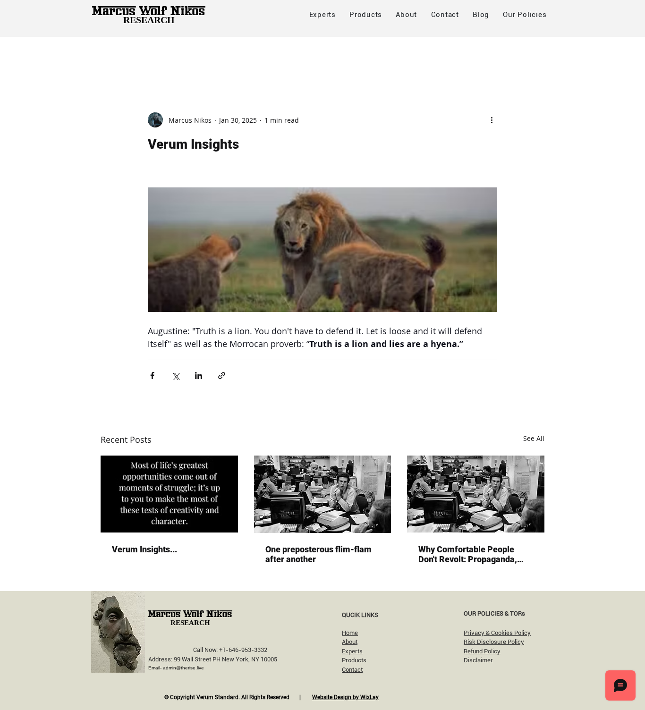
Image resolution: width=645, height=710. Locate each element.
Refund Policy (482, 651)
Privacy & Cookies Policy (497, 632)
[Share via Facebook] (152, 375)
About (349, 641)
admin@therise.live (183, 667)
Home (350, 632)
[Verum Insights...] (169, 494)
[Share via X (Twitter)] (175, 375)
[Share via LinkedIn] (198, 375)
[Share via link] (221, 375)
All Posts (115, 55)
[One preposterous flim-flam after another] (322, 494)
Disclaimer (478, 660)
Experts (352, 651)
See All (533, 438)
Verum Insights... (144, 549)
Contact (352, 669)
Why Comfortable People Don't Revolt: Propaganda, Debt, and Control (467, 554)
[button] (525, 15)
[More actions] (491, 120)
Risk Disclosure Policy (494, 641)
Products (354, 660)
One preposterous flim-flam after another (318, 554)
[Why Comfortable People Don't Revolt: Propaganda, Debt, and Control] (475, 494)
